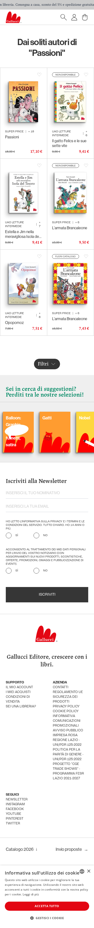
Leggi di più (31, 894)
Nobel (70, 418)
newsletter (16, 799)
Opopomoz (14, 322)
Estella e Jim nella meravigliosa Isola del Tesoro (22, 234)
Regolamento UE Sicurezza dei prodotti (68, 697)
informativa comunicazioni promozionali (67, 721)
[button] (47, 918)
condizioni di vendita (18, 699)
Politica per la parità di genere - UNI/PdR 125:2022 (68, 754)
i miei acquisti (18, 692)
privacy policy (66, 706)
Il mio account (19, 687)
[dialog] (47, 896)
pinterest (14, 819)
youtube (13, 814)
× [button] (88, 871)
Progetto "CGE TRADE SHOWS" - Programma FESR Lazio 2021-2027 (68, 771)
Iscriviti (47, 595)
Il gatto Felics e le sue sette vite (69, 143)
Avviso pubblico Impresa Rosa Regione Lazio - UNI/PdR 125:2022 (68, 738)
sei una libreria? (21, 706)
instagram (15, 804)
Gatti (33, 418)
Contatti (60, 687)
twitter (13, 823)
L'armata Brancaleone (69, 227)
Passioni (12, 137)
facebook (15, 809)
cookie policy (66, 711)
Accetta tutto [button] (47, 906)
